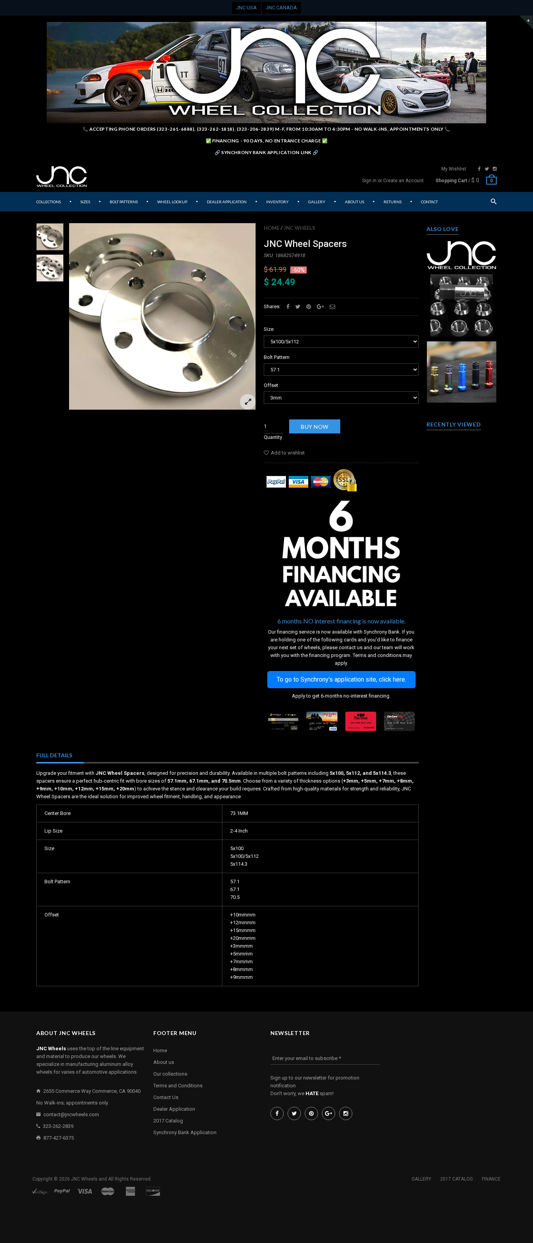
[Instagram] (495, 169)
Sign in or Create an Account (393, 180)
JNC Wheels (299, 228)
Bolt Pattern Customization (462, 245)
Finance (491, 1179)
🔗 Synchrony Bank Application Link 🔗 (266, 152)
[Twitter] (487, 169)
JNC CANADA (281, 8)
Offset (271, 385)
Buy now (315, 426)
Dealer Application (174, 1109)
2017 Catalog (168, 1121)
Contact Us (165, 1097)
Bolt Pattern (277, 357)
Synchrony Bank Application (185, 1132)
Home (271, 228)
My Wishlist (453, 169)
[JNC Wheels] (61, 176)
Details (463, 328)
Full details (54, 755)
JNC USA (246, 8)
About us (163, 1062)
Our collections (170, 1074)
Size (269, 329)
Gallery (421, 1179)
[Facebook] (479, 169)
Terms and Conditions (178, 1086)
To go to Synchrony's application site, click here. (341, 679)
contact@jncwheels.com (71, 1114)
